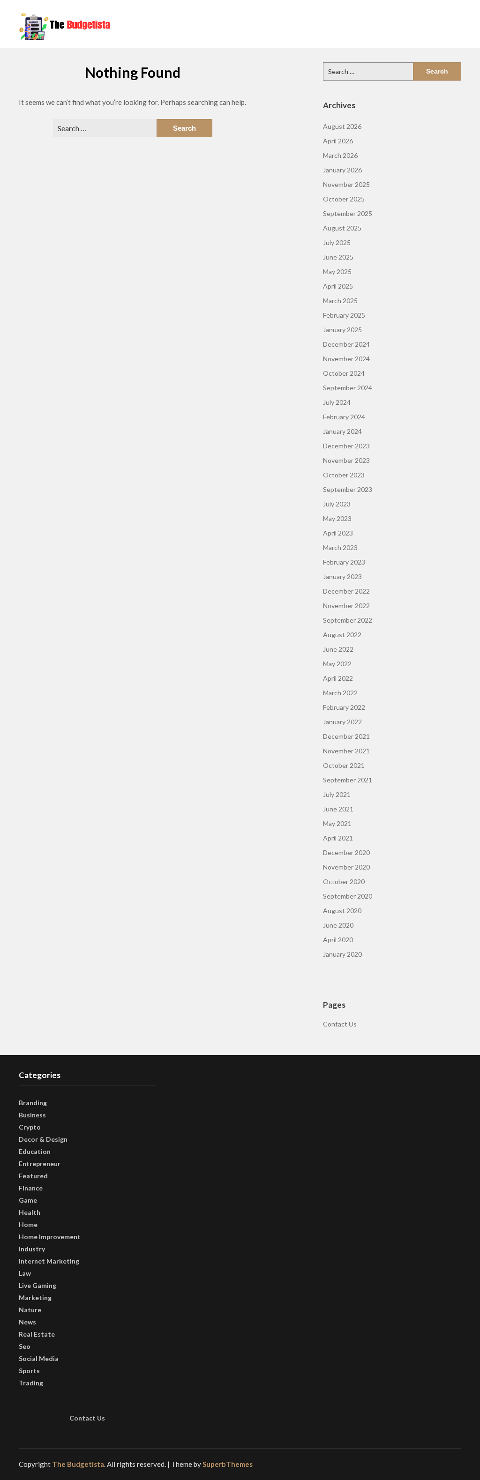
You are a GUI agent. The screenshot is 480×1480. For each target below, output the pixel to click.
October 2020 (344, 881)
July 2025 (337, 242)
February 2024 (344, 417)
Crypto (30, 1127)
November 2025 (346, 184)
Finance (31, 1188)
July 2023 (337, 504)
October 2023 (344, 475)
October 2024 (344, 373)
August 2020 (342, 911)
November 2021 (346, 751)
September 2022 (347, 620)
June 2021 (338, 809)
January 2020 (342, 954)
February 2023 (344, 562)
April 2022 (338, 678)
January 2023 (342, 576)
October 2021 (344, 765)
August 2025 (342, 228)
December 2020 (346, 852)
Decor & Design (43, 1139)
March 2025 (340, 301)
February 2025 (344, 315)
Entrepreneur (39, 1164)
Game (28, 1200)
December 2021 (346, 736)
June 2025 (338, 257)
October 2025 (344, 199)
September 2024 (347, 388)
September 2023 (347, 489)
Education (35, 1151)
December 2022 (346, 591)
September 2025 (347, 213)
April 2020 (338, 940)
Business (32, 1115)
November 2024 (346, 359)
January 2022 (342, 722)
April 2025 (338, 286)
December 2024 (346, 344)
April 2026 (338, 141)
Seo (24, 1346)
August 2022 (342, 635)
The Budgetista (78, 1464)
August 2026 (342, 126)
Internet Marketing (49, 1261)
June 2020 (338, 925)
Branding (33, 1103)
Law (25, 1273)
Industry (32, 1249)
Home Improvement (50, 1237)
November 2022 (346, 606)
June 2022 (338, 649)
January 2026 (342, 170)
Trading (31, 1383)
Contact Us (340, 1024)
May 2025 (337, 271)
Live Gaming (37, 1285)
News (27, 1322)
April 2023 (338, 533)
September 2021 (347, 780)
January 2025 (342, 330)
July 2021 (337, 794)
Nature (30, 1310)
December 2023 (346, 446)
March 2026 (340, 155)
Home (28, 1224)
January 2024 (342, 431)
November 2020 (346, 867)
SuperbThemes (227, 1464)
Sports (29, 1371)
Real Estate (37, 1334)
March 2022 (340, 693)
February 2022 (344, 707)
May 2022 (337, 664)
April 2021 (338, 838)
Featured (33, 1176)
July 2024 (337, 402)
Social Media (39, 1358)
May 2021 (337, 823)
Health (29, 1212)
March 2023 (340, 547)
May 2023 (337, 518)
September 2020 (347, 896)
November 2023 (346, 460)
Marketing (35, 1298)
